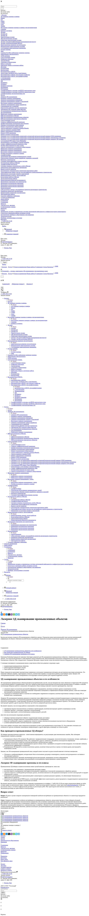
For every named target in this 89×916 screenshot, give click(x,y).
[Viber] (11, 614)
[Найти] (2, 8)
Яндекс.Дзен (8, 248)
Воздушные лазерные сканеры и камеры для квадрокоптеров (29, 320)
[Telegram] (19, 614)
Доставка (3, 865)
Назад (11, 300)
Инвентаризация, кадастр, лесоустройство (23, 515)
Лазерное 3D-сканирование (19, 414)
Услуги (10, 410)
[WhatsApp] (14, 614)
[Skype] (16, 614)
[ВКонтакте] (2, 614)
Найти (3, 892)
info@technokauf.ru (72, 785)
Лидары (13, 328)
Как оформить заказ (6, 861)
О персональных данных (8, 850)
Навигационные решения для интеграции (23, 344)
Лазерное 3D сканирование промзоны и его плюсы (19, 654)
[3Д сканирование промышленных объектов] (14, 634)
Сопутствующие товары (18, 363)
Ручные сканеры (16, 352)
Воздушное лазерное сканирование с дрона (24, 482)
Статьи (10, 562)
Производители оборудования (10, 840)
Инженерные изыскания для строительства (24, 525)
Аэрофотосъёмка (16, 488)
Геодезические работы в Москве (20, 499)
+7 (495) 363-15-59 (6, 221)
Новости (3, 846)
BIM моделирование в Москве (20, 437)
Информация (4, 853)
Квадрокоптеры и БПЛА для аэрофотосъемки (28, 388)
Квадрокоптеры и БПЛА (18, 380)
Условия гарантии (6, 867)
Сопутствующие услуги (18, 444)
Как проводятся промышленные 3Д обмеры (17, 652)
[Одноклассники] (4, 614)
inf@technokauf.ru (7, 241)
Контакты (4, 858)
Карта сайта (4, 859)
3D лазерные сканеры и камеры (20, 306)
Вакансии (4, 851)
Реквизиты (4, 856)
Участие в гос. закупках (8, 848)
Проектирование (16, 534)
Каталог (10, 301)
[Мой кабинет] (1, 279)
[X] (9, 614)
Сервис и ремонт (6, 869)
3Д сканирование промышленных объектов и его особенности (22, 651)
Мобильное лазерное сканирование (21, 476)
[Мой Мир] (7, 614)
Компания (4, 842)
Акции (3, 837)
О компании (11, 550)
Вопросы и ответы (6, 870)
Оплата (3, 864)
